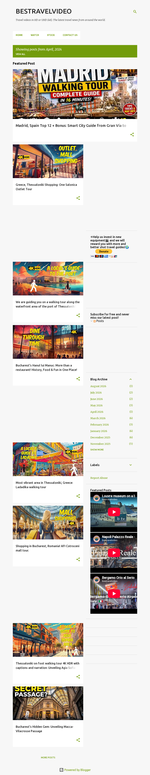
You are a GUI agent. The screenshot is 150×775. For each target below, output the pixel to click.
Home (19, 35)
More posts (48, 757)
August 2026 (98, 386)
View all (20, 54)
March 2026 (98, 418)
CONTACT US (70, 35)
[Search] (135, 11)
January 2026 (98, 431)
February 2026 (99, 424)
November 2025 (100, 444)
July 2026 (96, 392)
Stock (51, 35)
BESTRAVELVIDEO (44, 11)
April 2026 (96, 411)
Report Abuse (99, 478)
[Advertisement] (46, 233)
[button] (132, 134)
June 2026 (96, 399)
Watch (35, 35)
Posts (100, 321)
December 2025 (100, 437)
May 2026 (96, 405)
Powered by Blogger (77, 770)
